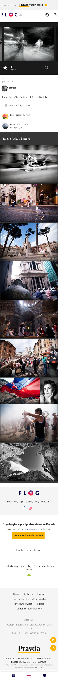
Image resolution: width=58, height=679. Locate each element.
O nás (16, 594)
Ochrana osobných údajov (29, 608)
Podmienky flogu (15, 501)
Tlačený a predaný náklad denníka (29, 599)
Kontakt (45, 501)
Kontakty (28, 594)
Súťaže (40, 603)
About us (29, 619)
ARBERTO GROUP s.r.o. (35, 662)
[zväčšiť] (46, 67)
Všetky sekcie (36, 5)
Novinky (29, 501)
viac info (38, 667)
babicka (14, 114)
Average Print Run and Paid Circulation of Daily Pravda (29, 626)
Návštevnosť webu (23, 603)
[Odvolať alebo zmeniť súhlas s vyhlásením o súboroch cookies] (53, 640)
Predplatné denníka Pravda (28, 535)
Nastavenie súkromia (35, 633)
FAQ (37, 501)
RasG (12, 124)
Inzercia (41, 594)
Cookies (16, 633)
